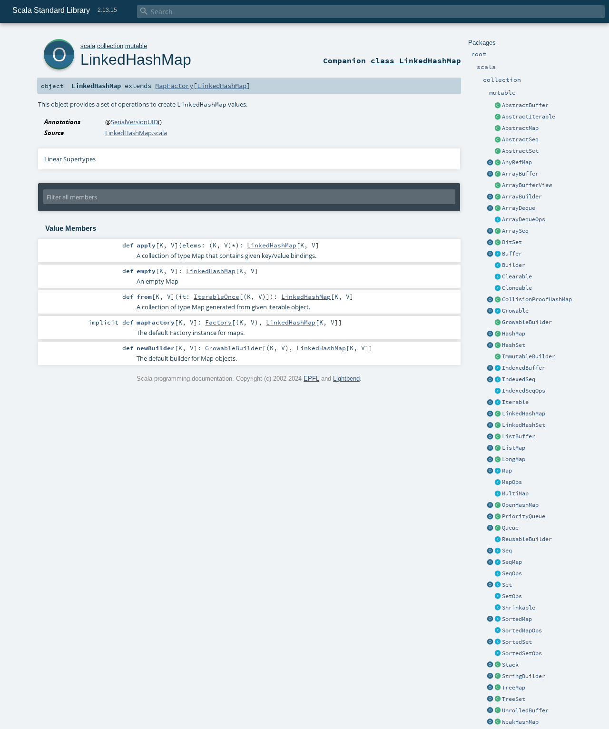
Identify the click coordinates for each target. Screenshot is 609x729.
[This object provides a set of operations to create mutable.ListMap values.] (490, 448)
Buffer (512, 253)
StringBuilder (523, 676)
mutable (136, 45)
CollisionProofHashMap (537, 299)
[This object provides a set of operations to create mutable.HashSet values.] (490, 345)
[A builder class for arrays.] (497, 197)
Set (507, 584)
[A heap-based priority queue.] (497, 517)
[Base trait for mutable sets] (497, 585)
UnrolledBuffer (525, 710)
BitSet (512, 242)
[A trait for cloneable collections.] (497, 288)
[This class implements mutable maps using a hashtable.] (497, 334)
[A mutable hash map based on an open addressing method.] (497, 505)
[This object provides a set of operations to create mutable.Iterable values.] (490, 402)
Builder (513, 265)
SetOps (512, 596)
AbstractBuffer (525, 105)
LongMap (513, 459)
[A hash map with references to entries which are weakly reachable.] (497, 722)
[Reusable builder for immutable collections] (497, 357)
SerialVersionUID (134, 122)
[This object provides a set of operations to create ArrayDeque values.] (490, 208)
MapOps (512, 482)
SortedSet (517, 642)
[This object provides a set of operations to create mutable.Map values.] (490, 471)
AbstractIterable (528, 116)
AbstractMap (520, 128)
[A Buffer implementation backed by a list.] (497, 437)
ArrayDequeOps (523, 219)
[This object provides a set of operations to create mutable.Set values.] (490, 585)
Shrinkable (518, 607)
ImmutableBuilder (528, 356)
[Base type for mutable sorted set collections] (497, 642)
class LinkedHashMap (416, 60)
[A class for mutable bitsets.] (497, 242)
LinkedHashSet (523, 425)
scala (87, 45)
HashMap (513, 333)
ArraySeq (515, 230)
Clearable (517, 276)
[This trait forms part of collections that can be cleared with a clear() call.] (497, 277)
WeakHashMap (520, 722)
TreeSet (513, 699)
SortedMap (517, 619)
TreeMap (513, 687)
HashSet (513, 345)
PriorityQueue (523, 516)
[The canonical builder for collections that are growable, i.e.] (497, 322)
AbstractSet (520, 151)
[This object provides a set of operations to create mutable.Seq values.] (490, 551)
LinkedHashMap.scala (136, 132)
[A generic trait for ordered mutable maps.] (497, 562)
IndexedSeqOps (523, 390)
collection (110, 45)
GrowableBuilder (527, 322)
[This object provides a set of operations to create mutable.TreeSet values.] (490, 699)
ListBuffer (518, 436)
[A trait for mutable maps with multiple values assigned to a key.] (497, 494)
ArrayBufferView (527, 185)
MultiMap (515, 493)
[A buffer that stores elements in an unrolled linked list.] (497, 711)
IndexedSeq (518, 379)
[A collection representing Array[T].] (497, 231)
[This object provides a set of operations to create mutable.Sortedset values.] (490, 642)
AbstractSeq (520, 139)
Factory (218, 322)
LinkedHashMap (523, 413)
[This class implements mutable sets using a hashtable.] (497, 345)
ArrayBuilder (522, 196)
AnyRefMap (517, 162)
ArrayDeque (518, 208)
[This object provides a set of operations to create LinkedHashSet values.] (490, 425)
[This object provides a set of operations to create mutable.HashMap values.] (490, 334)
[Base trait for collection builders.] (497, 265)
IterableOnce (216, 296)
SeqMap (512, 562)
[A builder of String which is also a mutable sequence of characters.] (497, 676)
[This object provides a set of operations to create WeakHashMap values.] (490, 722)
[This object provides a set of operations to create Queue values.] (490, 528)
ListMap (513, 447)
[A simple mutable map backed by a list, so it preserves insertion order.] (497, 448)
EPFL (311, 378)
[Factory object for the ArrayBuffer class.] (490, 174)
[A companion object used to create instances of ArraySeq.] (490, 231)
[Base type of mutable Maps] (497, 471)
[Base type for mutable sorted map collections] (497, 619)
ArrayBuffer (520, 173)
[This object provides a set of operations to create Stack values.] (490, 665)
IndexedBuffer (523, 367)
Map (507, 470)
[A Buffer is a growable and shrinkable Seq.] (497, 254)
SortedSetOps (522, 653)
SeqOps (512, 573)
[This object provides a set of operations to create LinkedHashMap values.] (490, 414)
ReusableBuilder (527, 539)
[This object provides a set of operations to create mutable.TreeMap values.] (490, 688)
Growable (515, 310)
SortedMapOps (522, 630)
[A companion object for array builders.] (490, 197)
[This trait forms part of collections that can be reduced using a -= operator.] (497, 608)
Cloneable (517, 288)
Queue (510, 527)
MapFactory (174, 85)
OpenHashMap (520, 505)
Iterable (515, 402)
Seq (507, 550)
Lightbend (346, 378)
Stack (510, 664)
